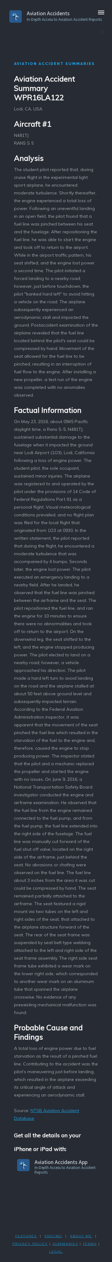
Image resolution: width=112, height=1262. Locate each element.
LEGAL (56, 1252)
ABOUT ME (81, 1236)
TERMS (90, 1244)
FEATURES (26, 1236)
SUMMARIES (65, 1244)
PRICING (53, 1236)
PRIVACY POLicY (30, 1244)
